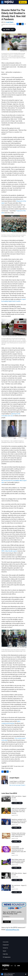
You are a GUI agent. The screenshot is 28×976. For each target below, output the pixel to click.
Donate (23, 2)
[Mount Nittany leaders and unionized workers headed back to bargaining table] (6, 862)
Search (4, 951)
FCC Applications (6, 957)
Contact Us (5, 947)
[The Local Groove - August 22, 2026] (6, 888)
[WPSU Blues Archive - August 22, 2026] (6, 875)
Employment (6, 944)
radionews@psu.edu (12, 929)
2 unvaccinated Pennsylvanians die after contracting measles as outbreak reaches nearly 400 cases (18, 850)
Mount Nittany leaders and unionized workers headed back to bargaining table (18, 861)
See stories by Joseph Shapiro (17, 785)
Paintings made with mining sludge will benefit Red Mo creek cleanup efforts (18, 834)
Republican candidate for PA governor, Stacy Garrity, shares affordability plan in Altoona (19, 821)
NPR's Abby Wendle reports (9, 551)
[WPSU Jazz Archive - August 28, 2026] (6, 798)
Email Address (6, 916)
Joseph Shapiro (9, 22)
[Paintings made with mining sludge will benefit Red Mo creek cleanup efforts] (6, 835)
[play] (2, 974)
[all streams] (26, 974)
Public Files (5, 954)
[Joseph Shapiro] (4, 780)
